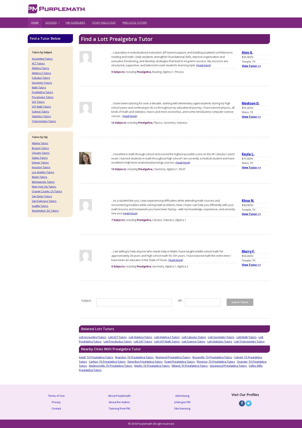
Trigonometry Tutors (44, 121)
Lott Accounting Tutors (92, 337)
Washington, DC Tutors (45, 210)
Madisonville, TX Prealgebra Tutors (110, 366)
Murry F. (248, 251)
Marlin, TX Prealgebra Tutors (152, 366)
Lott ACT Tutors (117, 337)
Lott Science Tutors (193, 341)
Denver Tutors (40, 162)
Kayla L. (248, 154)
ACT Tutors (38, 63)
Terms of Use (56, 396)
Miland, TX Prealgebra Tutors (190, 366)
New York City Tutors (44, 186)
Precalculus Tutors (43, 97)
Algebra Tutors (40, 68)
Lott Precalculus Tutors (118, 341)
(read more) (203, 65)
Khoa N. (248, 200)
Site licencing (182, 408)
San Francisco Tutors (44, 201)
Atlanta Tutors (40, 143)
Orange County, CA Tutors (47, 191)
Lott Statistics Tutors (219, 341)
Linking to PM (182, 402)
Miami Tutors (39, 177)
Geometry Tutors (42, 82)
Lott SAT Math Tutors (167, 341)
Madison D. (250, 103)
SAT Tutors (38, 101)
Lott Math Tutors (246, 337)
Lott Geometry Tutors (221, 337)
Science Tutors (40, 111)
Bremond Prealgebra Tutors (173, 357)
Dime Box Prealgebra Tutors (145, 361)
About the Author (119, 402)
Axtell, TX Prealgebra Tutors (96, 357)
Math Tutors (39, 87)
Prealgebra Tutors (42, 92)
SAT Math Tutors (41, 106)
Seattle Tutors (40, 206)
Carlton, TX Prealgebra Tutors (107, 361)
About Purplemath (119, 396)
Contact (56, 408)
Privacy (56, 402)
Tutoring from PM (119, 408)
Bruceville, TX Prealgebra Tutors (212, 357)
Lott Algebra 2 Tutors (167, 337)
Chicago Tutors (41, 152)
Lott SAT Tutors (143, 341)
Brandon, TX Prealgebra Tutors (134, 357)
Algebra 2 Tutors (41, 73)
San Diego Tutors (42, 196)
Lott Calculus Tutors (194, 337)
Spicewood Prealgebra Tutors (228, 366)
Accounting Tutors (42, 58)
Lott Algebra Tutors (140, 337)
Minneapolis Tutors (43, 181)
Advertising (182, 396)
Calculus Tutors (41, 77)
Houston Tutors (41, 167)
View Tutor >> (251, 66)
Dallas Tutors (40, 157)
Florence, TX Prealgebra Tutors (216, 361)
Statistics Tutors (41, 116)
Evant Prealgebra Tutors (180, 361)
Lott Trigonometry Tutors (249, 341)
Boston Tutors (40, 148)
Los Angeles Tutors (43, 172)
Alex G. (247, 52)
